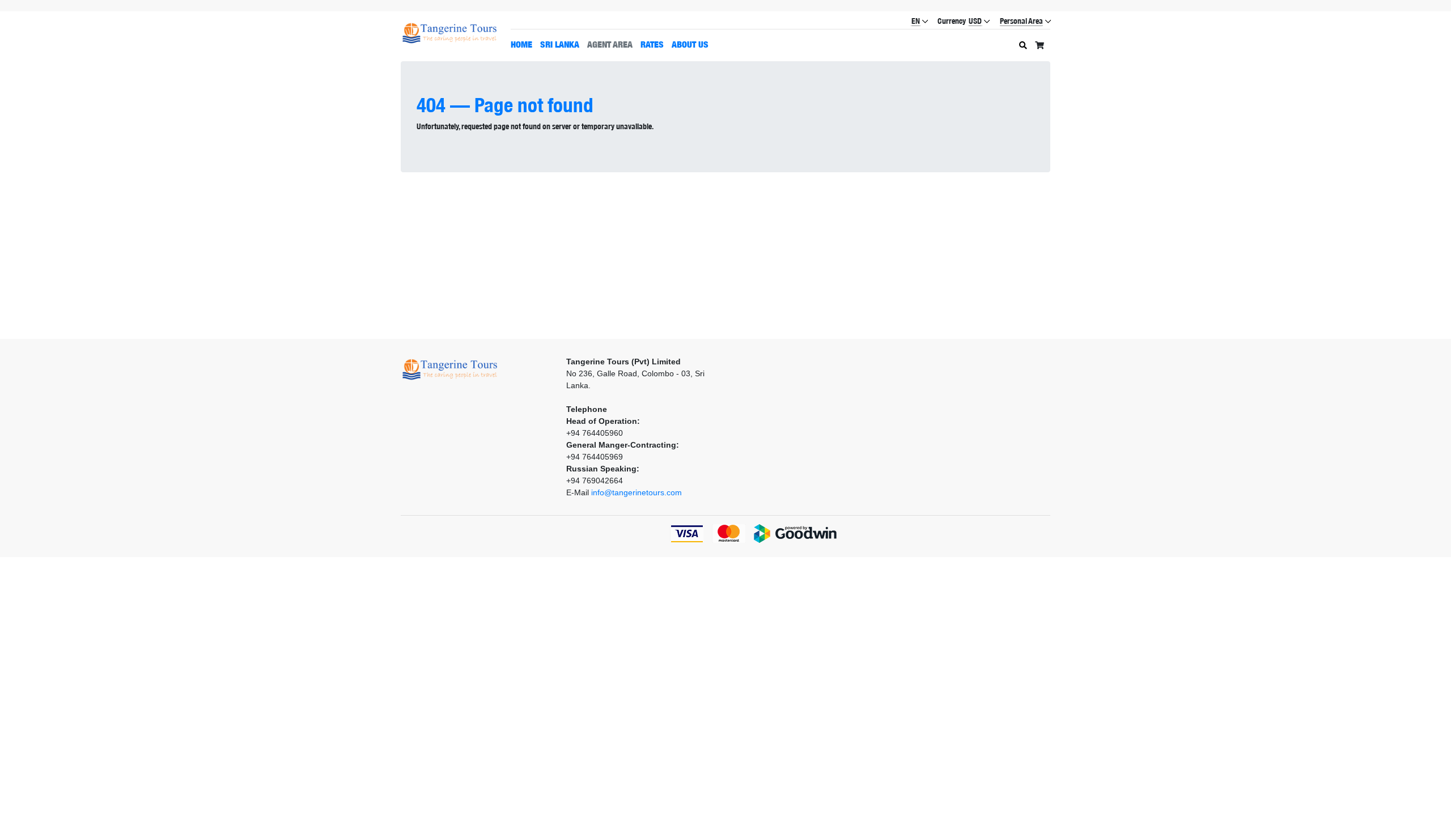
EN (915, 21)
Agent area (610, 44)
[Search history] (1023, 45)
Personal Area (1021, 21)
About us (690, 44)
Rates (652, 44)
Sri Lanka (559, 44)
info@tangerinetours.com (636, 492)
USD (975, 21)
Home (521, 44)
